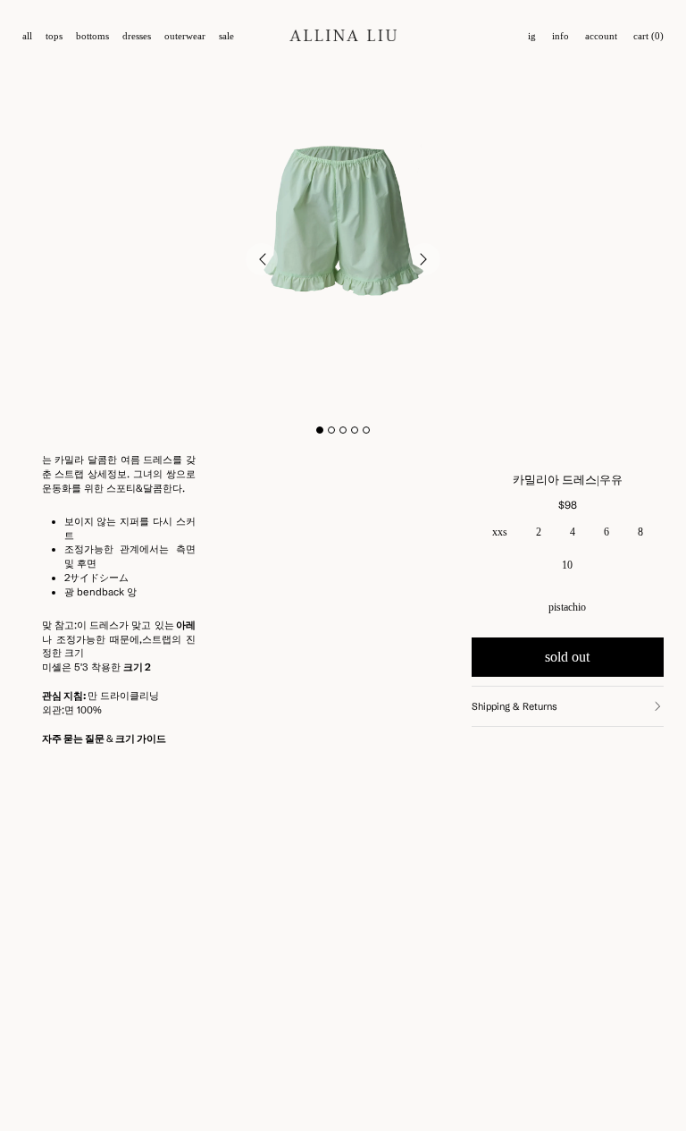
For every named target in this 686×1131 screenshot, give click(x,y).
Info (560, 36)
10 (567, 565)
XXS (499, 532)
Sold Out (567, 656)
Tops (54, 36)
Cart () (648, 36)
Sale (226, 36)
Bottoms (92, 36)
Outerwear (184, 36)
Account (601, 36)
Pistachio (567, 607)
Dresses (136, 36)
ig (532, 36)
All (27, 36)
